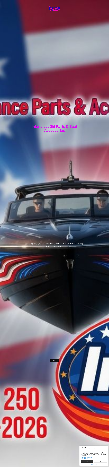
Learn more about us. (84, 458)
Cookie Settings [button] (94, 464)
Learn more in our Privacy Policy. (86, 457)
